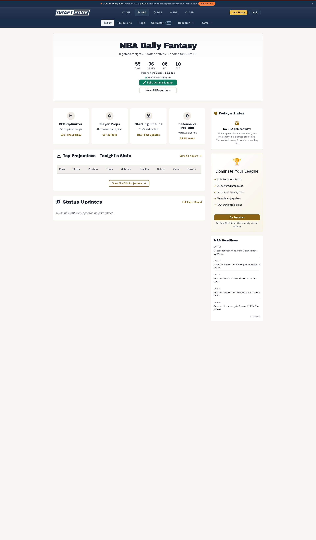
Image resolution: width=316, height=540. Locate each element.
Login (255, 12)
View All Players (189, 155)
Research (184, 22)
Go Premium (237, 217)
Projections (125, 22)
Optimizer (161, 22)
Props (141, 22)
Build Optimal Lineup (160, 82)
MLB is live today (157, 77)
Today (108, 22)
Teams (204, 22)
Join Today (238, 12)
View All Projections (158, 90)
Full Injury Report (192, 202)
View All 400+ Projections (127, 183)
